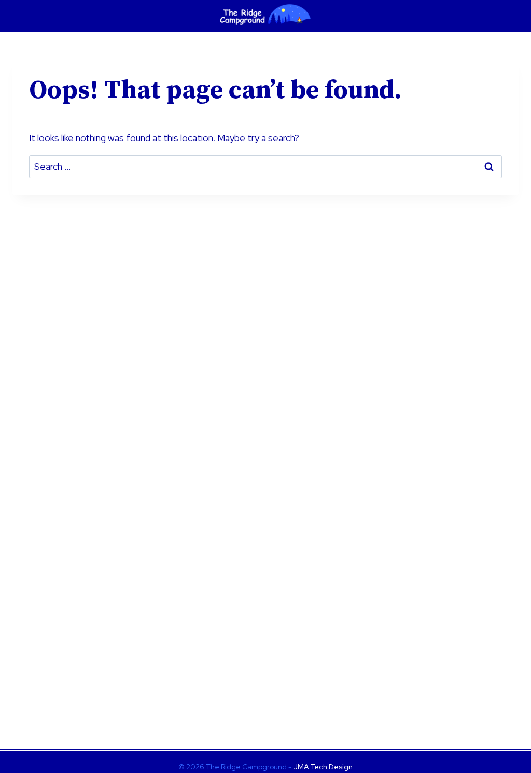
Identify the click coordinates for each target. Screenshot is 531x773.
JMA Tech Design (323, 766)
